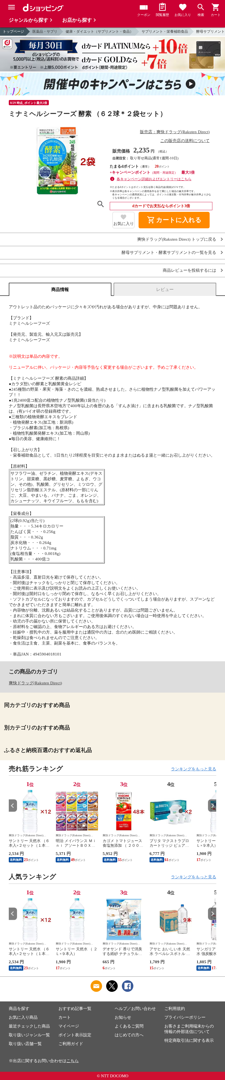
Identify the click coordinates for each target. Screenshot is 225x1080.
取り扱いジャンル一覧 (29, 1035)
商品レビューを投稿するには (189, 270)
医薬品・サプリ (44, 31)
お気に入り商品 (23, 1017)
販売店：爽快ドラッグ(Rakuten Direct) (175, 132)
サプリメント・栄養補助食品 (165, 31)
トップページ (13, 31)
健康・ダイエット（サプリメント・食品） (99, 31)
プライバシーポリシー (185, 1017)
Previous (13, 805)
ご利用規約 (174, 1008)
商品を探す (19, 1008)
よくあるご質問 (129, 1026)
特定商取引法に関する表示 (189, 1040)
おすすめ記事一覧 (74, 1008)
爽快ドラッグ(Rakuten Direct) (35, 683)
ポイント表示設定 (74, 1035)
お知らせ (123, 1017)
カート (64, 1017)
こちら (72, 1061)
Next (212, 805)
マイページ (68, 1026)
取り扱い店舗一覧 (25, 1044)
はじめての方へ (129, 1035)
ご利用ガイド (70, 1044)
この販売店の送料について (185, 140)
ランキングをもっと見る (193, 769)
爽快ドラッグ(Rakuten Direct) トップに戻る (176, 239)
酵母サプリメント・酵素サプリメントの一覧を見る (169, 253)
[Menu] (11, 7)
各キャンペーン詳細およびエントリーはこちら (154, 179)
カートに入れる (174, 220)
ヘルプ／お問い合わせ (135, 1008)
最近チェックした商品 (29, 1026)
